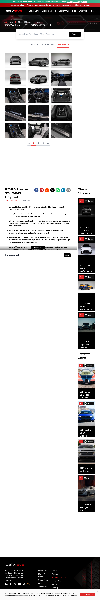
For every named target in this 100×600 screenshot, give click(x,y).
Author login (43, 587)
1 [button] (33, 143)
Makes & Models (49, 11)
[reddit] (47, 190)
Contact (55, 574)
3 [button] (43, 143)
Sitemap (55, 588)
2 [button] (38, 143)
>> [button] (48, 143)
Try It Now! (85, 5)
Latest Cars (34, 11)
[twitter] (52, 190)
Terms (54, 584)
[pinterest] (42, 190)
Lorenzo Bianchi (13, 201)
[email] (68, 190)
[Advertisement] (84, 89)
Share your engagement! (77, 1)
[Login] (92, 11)
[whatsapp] (58, 190)
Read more (38, 248)
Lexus (39, 22)
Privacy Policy (57, 581)
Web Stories (84, 11)
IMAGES (35, 45)
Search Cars (64, 11)
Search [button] (76, 34)
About (54, 571)
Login (67, 255)
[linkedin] (63, 190)
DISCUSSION (63, 45)
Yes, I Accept (88, 594)
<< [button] (29, 143)
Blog (74, 11)
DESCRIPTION (47, 45)
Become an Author (59, 578)
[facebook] (36, 190)
